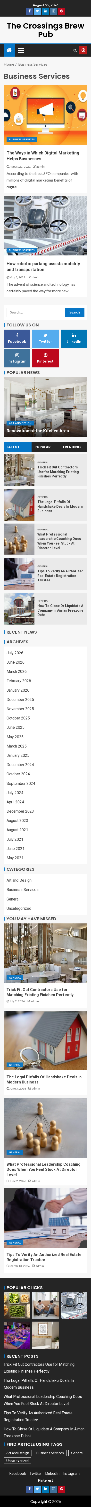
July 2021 (15, 839)
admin (40, 166)
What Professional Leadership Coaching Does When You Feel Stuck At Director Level (44, 1169)
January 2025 (18, 755)
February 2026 (19, 680)
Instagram (71, 1473)
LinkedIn (52, 1473)
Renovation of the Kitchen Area (38, 430)
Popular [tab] (42, 447)
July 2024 (15, 792)
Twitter (35, 1473)
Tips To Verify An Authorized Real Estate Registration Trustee (60, 575)
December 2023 (20, 811)
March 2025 (17, 746)
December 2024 (20, 764)
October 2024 (18, 774)
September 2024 (21, 783)
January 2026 (18, 690)
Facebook (17, 1473)
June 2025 (16, 727)
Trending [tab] (71, 447)
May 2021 (15, 858)
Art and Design (20, 423)
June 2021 (16, 848)
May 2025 (15, 737)
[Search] (75, 50)
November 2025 (20, 709)
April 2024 (15, 802)
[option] (45, 407)
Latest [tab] (13, 447)
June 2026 (16, 662)
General (43, 462)
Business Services (22, 139)
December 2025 (20, 699)
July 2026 (15, 653)
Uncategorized (19, 908)
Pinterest (45, 1480)
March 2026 (17, 671)
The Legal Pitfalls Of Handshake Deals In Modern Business (60, 506)
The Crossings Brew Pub (45, 30)
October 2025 (18, 718)
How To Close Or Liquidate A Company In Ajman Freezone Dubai (60, 610)
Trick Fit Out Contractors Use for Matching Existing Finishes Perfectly (58, 471)
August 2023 (17, 820)
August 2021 (17, 830)
